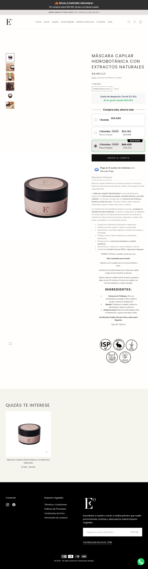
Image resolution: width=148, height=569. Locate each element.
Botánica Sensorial (85, 22)
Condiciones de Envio (54, 513)
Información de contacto (55, 517)
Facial (46, 22)
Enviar (135, 532)
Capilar (55, 22)
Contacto (101, 22)
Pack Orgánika (67, 22)
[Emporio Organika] (90, 503)
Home (38, 22)
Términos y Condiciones (55, 504)
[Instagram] (7, 505)
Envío (94, 78)
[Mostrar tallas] (46, 452)
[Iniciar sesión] (134, 22)
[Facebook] (14, 505)
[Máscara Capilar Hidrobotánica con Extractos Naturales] (28, 434)
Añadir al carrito (118, 158)
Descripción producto (102, 177)
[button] (110, 22)
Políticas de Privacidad (55, 509)
